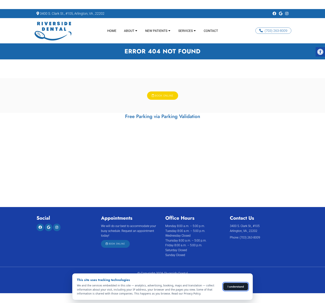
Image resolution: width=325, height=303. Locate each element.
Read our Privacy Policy (186, 293)
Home (111, 31)
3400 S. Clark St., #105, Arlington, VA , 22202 (72, 13)
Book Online (163, 95)
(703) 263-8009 (276, 31)
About (129, 31)
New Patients (156, 31)
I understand (236, 286)
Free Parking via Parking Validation (162, 116)
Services (185, 31)
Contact (211, 31)
